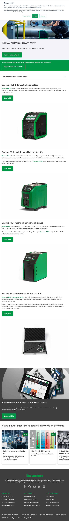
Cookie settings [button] (27, 16)
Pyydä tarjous (50, 496)
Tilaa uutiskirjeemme (52, 502)
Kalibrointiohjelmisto (8, 502)
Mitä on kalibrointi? (30, 499)
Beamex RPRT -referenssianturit (12, 297)
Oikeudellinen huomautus (29, 514)
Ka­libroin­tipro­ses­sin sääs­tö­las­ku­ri (14, 452)
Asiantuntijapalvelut (8, 505)
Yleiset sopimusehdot (46, 514)
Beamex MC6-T (7, 88)
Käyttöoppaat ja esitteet (31, 502)
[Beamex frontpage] (35, 475)
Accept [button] (35, 16)
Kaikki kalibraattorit (12, 55)
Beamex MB (6, 226)
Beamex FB (5, 156)
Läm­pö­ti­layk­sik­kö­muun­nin (40, 451)
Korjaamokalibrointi (8, 499)
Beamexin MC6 (37, 161)
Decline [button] (43, 16)
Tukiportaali (50, 499)
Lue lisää (7, 98)
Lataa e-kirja (9, 416)
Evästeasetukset (61, 514)
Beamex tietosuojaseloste (10, 514)
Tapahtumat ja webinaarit (32, 505)
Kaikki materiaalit (29, 496)
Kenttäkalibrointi (7, 496)
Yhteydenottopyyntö (52, 505)
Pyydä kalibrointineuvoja (13, 67)
